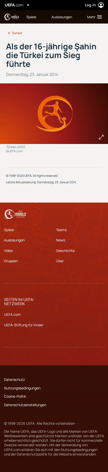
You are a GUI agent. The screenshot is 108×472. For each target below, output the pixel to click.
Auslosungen (14, 240)
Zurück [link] (17, 33)
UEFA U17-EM (11, 17)
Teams (61, 229)
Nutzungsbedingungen (22, 388)
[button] (93, 17)
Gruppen (11, 260)
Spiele (9, 229)
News (60, 240)
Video (8, 250)
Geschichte (65, 250)
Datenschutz (14, 379)
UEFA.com (12, 314)
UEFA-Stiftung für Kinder (23, 325)
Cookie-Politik (15, 396)
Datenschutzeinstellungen (25, 404)
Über (60, 260)
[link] (31, 17)
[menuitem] (34, 17)
